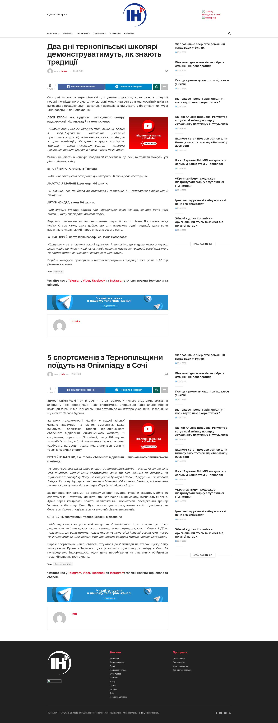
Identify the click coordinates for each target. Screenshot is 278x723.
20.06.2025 (181, 107)
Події (112, 666)
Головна (52, 33)
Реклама (129, 33)
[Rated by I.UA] (54, 681)
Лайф (112, 681)
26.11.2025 (181, 88)
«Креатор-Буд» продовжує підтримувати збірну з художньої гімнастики (199, 182)
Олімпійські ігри (63, 564)
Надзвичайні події (118, 670)
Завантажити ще (203, 244)
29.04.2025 (181, 208)
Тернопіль (114, 658)
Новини (67, 33)
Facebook (98, 280)
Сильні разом (179, 658)
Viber (86, 280)
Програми (82, 33)
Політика (114, 678)
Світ (112, 693)
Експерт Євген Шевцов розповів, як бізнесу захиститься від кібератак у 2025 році (201, 142)
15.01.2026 (181, 70)
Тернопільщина (117, 662)
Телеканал (99, 33)
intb (63, 374)
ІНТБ (59, 713)
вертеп (58, 272)
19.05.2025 (181, 150)
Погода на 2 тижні (211, 14)
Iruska (64, 71)
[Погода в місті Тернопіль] (216, 11)
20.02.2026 (181, 52)
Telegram (74, 280)
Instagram (117, 280)
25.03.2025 (181, 230)
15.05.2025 (181, 168)
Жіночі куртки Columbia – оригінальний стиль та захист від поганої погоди (199, 222)
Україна (113, 689)
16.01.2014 (78, 71)
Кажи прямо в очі (180, 666)
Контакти (115, 33)
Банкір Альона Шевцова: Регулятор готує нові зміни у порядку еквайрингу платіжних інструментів (201, 120)
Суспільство (115, 674)
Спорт (113, 685)
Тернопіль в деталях (182, 670)
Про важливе (179, 662)
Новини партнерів (118, 697)
